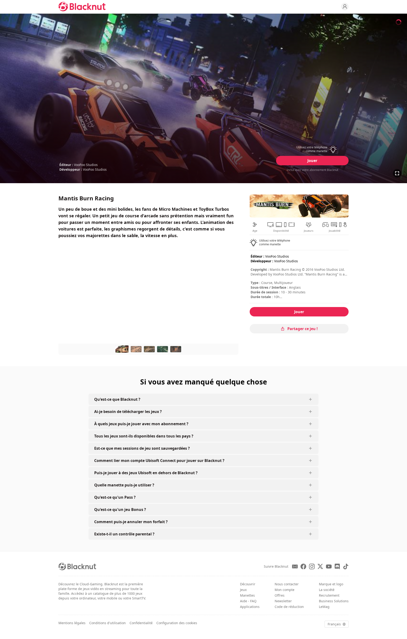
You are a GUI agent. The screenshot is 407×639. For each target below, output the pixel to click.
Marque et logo (331, 584)
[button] (312, 149)
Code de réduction (289, 606)
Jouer (312, 160)
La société (326, 589)
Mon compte (284, 589)
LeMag (324, 606)
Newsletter (283, 601)
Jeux (243, 589)
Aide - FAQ (248, 601)
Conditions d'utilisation (107, 623)
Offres (280, 595)
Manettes (247, 595)
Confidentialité (141, 623)
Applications (250, 606)
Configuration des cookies (176, 623)
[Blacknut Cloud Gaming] (82, 6)
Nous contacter (287, 584)
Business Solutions (334, 601)
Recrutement (329, 595)
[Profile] (345, 6)
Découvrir (247, 584)
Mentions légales (71, 623)
